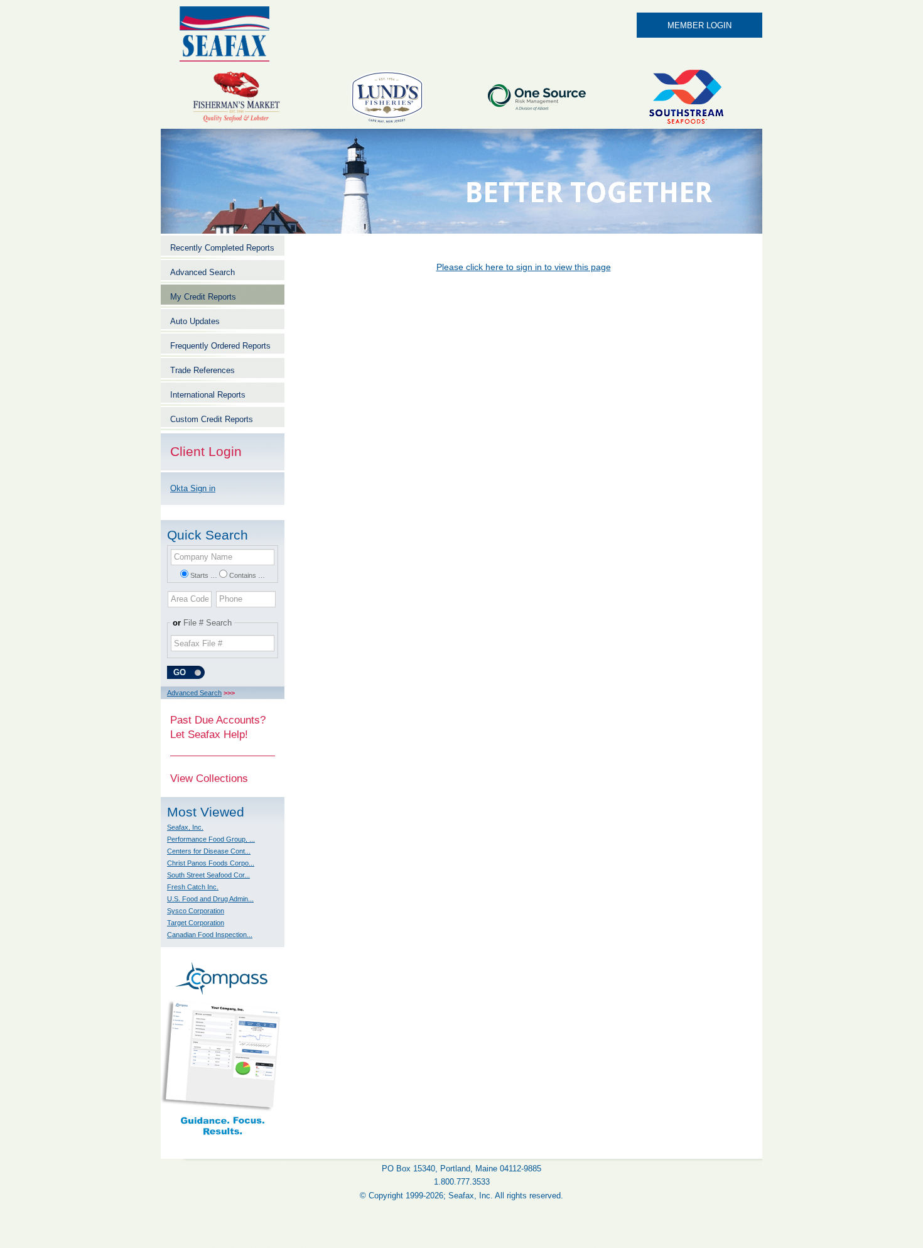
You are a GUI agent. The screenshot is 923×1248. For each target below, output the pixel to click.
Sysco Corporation (195, 910)
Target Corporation (195, 922)
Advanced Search (202, 272)
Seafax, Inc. (185, 827)
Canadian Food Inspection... (209, 934)
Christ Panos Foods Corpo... (210, 863)
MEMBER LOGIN (699, 25)
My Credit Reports (203, 296)
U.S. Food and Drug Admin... (210, 899)
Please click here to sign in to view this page (523, 267)
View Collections (209, 778)
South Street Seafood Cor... (208, 875)
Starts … (203, 575)
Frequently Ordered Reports (220, 345)
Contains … (247, 575)
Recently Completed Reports (222, 247)
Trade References (202, 370)
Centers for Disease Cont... (209, 851)
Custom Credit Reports (211, 419)
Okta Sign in (192, 488)
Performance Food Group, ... (211, 839)
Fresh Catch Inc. (193, 887)
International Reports (208, 394)
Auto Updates (195, 321)
